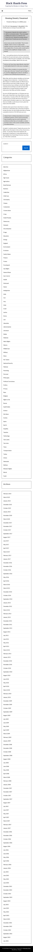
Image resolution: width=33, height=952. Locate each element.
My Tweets (6, 359)
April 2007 (6, 817)
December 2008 (7, 744)
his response (14, 26)
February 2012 (7, 613)
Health (5, 279)
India (4, 294)
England (5, 243)
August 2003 (6, 901)
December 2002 (7, 922)
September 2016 (7, 573)
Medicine (5, 337)
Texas (4, 447)
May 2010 (6, 682)
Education (6, 236)
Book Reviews (7, 185)
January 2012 (7, 617)
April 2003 (6, 915)
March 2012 (6, 610)
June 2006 (6, 853)
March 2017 (6, 552)
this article (21, 26)
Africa (5, 174)
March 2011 (6, 650)
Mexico (5, 345)
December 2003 (7, 886)
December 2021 (7, 504)
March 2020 (6, 519)
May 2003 (6, 912)
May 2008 (6, 770)
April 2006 (6, 861)
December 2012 (7, 606)
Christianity (6, 199)
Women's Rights (7, 468)
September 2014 (7, 599)
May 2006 (6, 857)
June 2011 (6, 639)
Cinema (5, 203)
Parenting (6, 370)
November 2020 (7, 515)
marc (25, 22)
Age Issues (6, 177)
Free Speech (6, 265)
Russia (5, 403)
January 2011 (7, 657)
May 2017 (6, 544)
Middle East (6, 348)
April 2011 (6, 646)
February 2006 (7, 864)
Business (5, 188)
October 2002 (7, 930)
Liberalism (6, 323)
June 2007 (6, 810)
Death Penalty (7, 217)
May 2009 (6, 726)
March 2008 (6, 777)
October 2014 (7, 595)
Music (5, 356)
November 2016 (7, 566)
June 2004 (6, 882)
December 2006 (7, 831)
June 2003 (6, 908)
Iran (4, 297)
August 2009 (6, 715)
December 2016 (7, 562)
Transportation (7, 450)
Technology (6, 436)
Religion (5, 396)
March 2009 (6, 733)
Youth (4, 476)
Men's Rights (6, 341)
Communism (6, 207)
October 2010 (7, 668)
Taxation (5, 432)
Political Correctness (9, 381)
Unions (5, 458)
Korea (5, 316)
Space (4, 421)
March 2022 (6, 497)
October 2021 (7, 508)
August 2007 (6, 802)
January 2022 (7, 501)
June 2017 (6, 541)
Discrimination (7, 228)
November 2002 (7, 926)
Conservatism (7, 210)
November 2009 (7, 704)
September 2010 (7, 672)
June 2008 (6, 766)
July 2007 (6, 806)
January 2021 (7, 511)
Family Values (7, 254)
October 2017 (7, 530)
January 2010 (7, 697)
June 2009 (6, 722)
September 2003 (7, 897)
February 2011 (7, 653)
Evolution (6, 250)
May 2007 (6, 813)
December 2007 (7, 788)
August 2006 (6, 846)
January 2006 (7, 868)
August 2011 (6, 632)
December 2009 (7, 701)
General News (7, 272)
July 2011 (6, 635)
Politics (5, 385)
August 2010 (6, 675)
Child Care (6, 196)
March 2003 (6, 919)
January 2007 (7, 828)
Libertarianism (7, 327)
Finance (5, 257)
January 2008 (7, 784)
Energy (5, 239)
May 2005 (6, 879)
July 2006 (6, 850)
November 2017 (7, 526)
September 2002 (7, 933)
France (5, 261)
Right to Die (6, 399)
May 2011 (6, 642)
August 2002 (6, 937)
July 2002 (6, 941)
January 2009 (7, 741)
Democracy (6, 221)
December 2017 (7, 522)
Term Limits (6, 439)
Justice (5, 312)
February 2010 (7, 693)
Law (4, 319)
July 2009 (6, 719)
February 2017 (7, 555)
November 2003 (7, 890)
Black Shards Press (16, 3)
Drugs (5, 232)
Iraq (4, 301)
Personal (5, 374)
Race (4, 392)
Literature (6, 330)
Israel (4, 308)
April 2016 (6, 581)
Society (5, 418)
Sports (5, 425)
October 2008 (7, 752)
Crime (4, 214)
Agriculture (6, 181)
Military (5, 352)
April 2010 (6, 686)
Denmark (5, 225)
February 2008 (7, 781)
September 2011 (7, 628)
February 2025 (7, 493)
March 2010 (6, 690)
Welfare (5, 465)
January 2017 (7, 559)
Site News (6, 414)
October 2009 (7, 708)
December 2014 (7, 592)
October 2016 (7, 570)
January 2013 (7, 602)
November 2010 (7, 664)
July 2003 (6, 904)
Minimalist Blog (27, 948)
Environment (6, 247)
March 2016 (6, 584)
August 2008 (6, 759)
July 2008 (6, 762)
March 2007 (6, 821)
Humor (5, 287)
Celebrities (6, 192)
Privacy (5, 388)
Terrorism (6, 443)
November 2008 (7, 748)
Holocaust (6, 283)
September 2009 (7, 712)
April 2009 (6, 730)
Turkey (5, 454)
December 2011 (7, 621)
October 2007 (7, 795)
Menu (29, 10)
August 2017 (6, 537)
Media (5, 334)
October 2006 (7, 839)
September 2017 (7, 533)
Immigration (6, 290)
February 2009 (7, 737)
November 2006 (7, 835)
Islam (4, 305)
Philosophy (6, 377)
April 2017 (6, 548)
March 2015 (6, 588)
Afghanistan (6, 170)
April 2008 (6, 773)
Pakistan (5, 367)
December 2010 (7, 661)
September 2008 (7, 755)
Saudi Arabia (6, 407)
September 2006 (7, 842)
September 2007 (7, 799)
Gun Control (6, 276)
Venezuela (6, 461)
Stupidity (5, 428)
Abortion (5, 167)
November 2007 (7, 792)
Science (5, 410)
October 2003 (7, 893)
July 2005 (6, 872)
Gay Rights (6, 268)
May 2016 (6, 577)
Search (5, 144)
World (5, 472)
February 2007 (7, 824)
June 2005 (6, 875)
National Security (8, 363)
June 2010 (6, 679)
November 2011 (7, 624)
